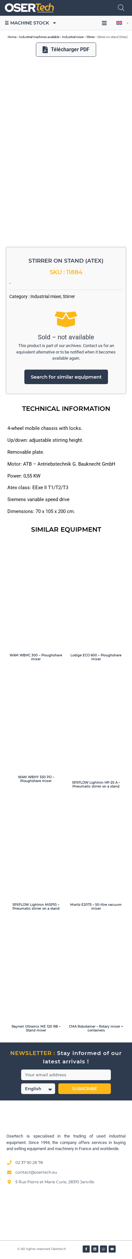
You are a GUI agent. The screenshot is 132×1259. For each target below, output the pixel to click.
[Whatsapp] (103, 1249)
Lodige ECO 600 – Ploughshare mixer (95, 657)
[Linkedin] (94, 1249)
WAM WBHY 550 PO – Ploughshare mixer (36, 779)
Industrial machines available (39, 37)
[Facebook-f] (86, 1249)
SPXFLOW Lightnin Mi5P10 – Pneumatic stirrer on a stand (36, 907)
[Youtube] (112, 1249)
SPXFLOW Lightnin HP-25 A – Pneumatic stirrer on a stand (96, 784)
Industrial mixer (73, 37)
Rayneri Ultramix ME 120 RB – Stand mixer (36, 1028)
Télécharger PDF (70, 49)
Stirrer (91, 37)
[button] (104, 23)
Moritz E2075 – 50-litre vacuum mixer (96, 907)
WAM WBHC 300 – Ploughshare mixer (36, 657)
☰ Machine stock (27, 23)
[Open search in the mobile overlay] (121, 8)
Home (12, 37)
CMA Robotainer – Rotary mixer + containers (96, 1028)
